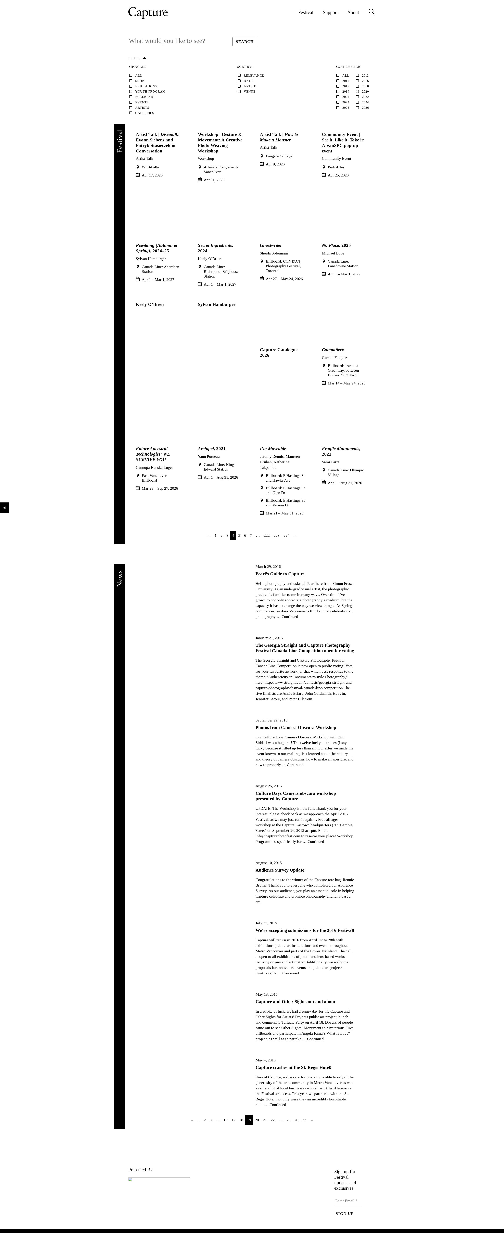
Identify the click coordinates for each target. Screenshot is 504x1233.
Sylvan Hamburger (216, 304)
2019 (345, 91)
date (248, 81)
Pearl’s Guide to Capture (280, 573)
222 (267, 535)
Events (142, 102)
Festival (305, 12)
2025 (345, 107)
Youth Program (150, 91)
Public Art (145, 96)
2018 (365, 86)
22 (273, 1120)
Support (330, 12)
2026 (365, 107)
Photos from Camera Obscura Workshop (296, 727)
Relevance (254, 75)
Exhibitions (146, 86)
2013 (365, 75)
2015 (345, 81)
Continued (290, 616)
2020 (365, 91)
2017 (345, 86)
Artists (142, 107)
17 (233, 1120)
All (138, 75)
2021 (345, 96)
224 (286, 535)
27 (304, 1120)
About (353, 12)
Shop (139, 81)
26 (296, 1120)
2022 (365, 96)
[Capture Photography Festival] (160, 13)
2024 (365, 102)
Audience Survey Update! (281, 870)
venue (250, 91)
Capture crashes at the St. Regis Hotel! (294, 1067)
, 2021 (212, 448)
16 (225, 1120)
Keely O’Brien (150, 304)
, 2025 (336, 245)
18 (241, 1120)
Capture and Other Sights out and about (295, 1001)
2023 (345, 102)
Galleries (144, 113)
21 (265, 1120)
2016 (365, 81)
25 (288, 1120)
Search (246, 41)
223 (277, 535)
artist (250, 86)
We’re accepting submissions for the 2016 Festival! (305, 930)
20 (257, 1120)
